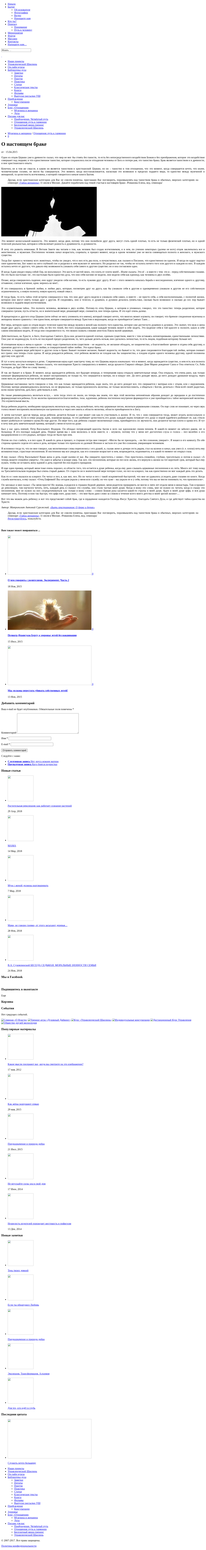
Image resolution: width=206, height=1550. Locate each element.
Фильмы (18, 93)
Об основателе (22, 9)
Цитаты (18, 75)
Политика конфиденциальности (19, 1546)
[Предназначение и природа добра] (20, 1138)
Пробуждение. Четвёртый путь (31, 119)
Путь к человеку (23, 30)
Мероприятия (15, 32)
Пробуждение (15, 99)
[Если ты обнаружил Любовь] (20, 1299)
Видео (17, 15)
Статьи (18, 84)
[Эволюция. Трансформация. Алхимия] (20, 1368)
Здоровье (13, 104)
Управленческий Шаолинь (22, 64)
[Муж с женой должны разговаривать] (20, 880)
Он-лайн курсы (16, 67)
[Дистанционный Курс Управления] (170, 1020)
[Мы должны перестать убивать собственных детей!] (50, 684)
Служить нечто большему (22, 1463)
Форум (11, 35)
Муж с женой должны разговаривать (28, 885)
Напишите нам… (17, 44)
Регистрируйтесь (17, 518)
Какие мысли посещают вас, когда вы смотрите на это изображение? (45, 1064)
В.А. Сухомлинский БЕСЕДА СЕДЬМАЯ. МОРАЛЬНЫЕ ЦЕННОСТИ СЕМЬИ (52, 965)
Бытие (11, 6)
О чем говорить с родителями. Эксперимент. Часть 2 (38, 580)
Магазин (12, 38)
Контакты (13, 41)
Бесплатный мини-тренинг (29, 125)
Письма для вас (16, 116)
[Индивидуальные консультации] (131, 1020)
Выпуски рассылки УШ (27, 96)
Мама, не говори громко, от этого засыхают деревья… (37, 925)
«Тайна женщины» (29, 182)
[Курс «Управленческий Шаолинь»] (91, 1020)
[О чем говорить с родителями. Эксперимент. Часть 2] (50, 573)
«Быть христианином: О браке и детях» (72, 507)
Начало (12, 4)
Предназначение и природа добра (26, 1143)
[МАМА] (20, 840)
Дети (17, 113)
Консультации (22, 101)
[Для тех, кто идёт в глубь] (20, 1402)
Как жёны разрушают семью (23, 1104)
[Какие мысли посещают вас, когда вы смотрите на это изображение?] (20, 1058)
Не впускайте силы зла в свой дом (27, 1183)
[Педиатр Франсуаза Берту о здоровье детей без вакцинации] (50, 629)
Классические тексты (26, 87)
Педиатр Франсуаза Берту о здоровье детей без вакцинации (42, 635)
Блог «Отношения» (18, 107)
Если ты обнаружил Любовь (23, 1305)
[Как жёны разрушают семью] (20, 1098)
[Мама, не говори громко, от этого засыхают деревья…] (20, 919)
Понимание (20, 27)
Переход (12, 24)
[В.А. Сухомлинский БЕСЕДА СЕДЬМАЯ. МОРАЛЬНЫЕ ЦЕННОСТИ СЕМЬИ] (20, 959)
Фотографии (21, 12)
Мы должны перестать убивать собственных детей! (38, 690)
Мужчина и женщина (26, 110)
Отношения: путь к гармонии (30, 122)
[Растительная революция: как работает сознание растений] (20, 800)
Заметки (18, 73)
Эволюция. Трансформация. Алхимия (28, 1373)
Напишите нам (22, 18)
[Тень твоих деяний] (20, 1265)
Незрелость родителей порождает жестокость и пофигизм (39, 1223)
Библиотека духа (17, 70)
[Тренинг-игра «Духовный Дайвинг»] (49, 1020)
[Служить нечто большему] (49, 1457)
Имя (4, 738)
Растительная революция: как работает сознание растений (40, 805)
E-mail (5, 744)
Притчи (18, 78)
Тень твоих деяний (18, 1270)
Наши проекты (16, 61)
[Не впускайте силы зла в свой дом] (20, 1178)
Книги (17, 90)
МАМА (12, 845)
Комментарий (8, 732)
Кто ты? (12, 21)
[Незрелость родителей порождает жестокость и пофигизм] (20, 1218)
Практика (19, 81)
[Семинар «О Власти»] (14, 1020)
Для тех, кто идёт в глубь (21, 1408)
